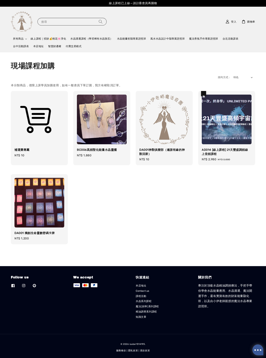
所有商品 (18, 38)
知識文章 (141, 316)
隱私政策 (133, 350)
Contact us (142, 290)
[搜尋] (100, 21)
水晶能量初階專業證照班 (131, 38)
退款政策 (145, 350)
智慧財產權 (54, 46)
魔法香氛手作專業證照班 (203, 38)
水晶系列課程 (144, 301)
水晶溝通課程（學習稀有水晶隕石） (91, 38)
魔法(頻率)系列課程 (147, 306)
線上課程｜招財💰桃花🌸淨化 (48, 38)
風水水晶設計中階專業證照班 (167, 38)
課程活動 (141, 296)
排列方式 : (224, 77)
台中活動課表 (21, 46)
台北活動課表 (230, 38)
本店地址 (38, 46)
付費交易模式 (74, 46)
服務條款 (121, 350)
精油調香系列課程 (146, 311)
